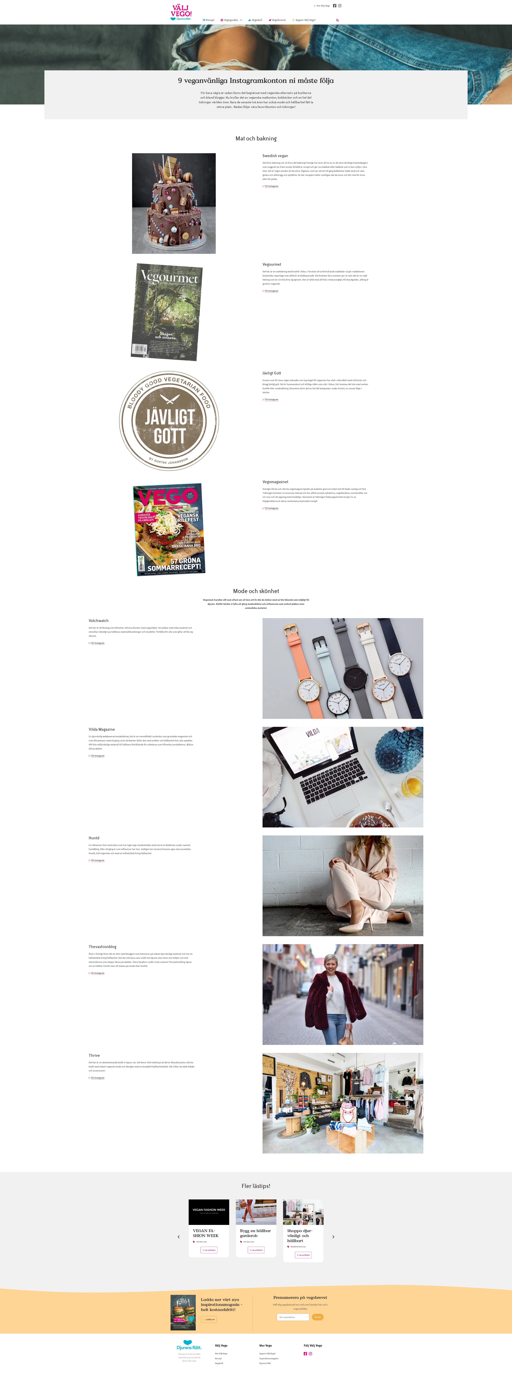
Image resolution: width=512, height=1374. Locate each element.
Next (333, 1237)
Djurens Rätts (195, 1354)
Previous (178, 1237)
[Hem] (181, 12)
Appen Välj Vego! (267, 1353)
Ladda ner (210, 1319)
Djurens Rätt (265, 1363)
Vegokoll (219, 1363)
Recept (218, 1358)
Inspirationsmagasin (268, 1358)
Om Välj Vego (323, 5)
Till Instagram (271, 186)
